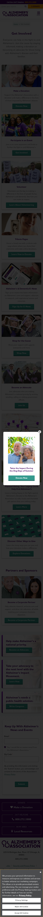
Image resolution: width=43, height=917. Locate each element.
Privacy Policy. (25, 895)
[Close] (40, 872)
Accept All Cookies (21, 913)
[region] (21, 893)
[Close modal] (39, 431)
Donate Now (21, 478)
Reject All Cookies (21, 907)
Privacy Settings (21, 900)
